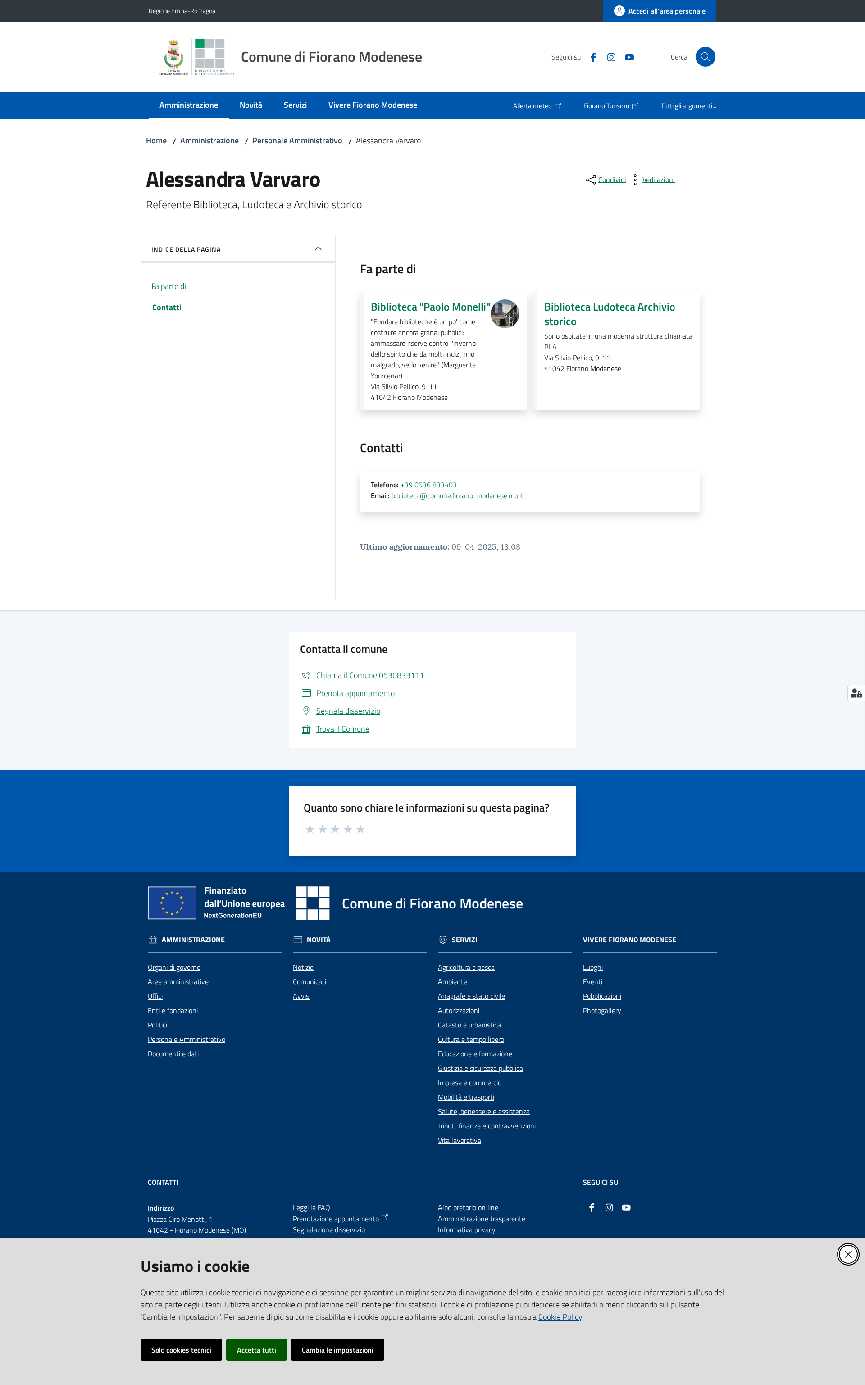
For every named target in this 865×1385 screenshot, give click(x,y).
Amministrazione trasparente (481, 1218)
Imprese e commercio (469, 1082)
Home (156, 140)
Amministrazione (209, 140)
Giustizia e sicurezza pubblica (480, 1068)
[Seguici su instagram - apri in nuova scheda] (608, 56)
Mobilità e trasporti (466, 1096)
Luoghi (593, 967)
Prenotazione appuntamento (336, 1218)
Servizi (465, 940)
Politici (157, 1024)
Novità (319, 940)
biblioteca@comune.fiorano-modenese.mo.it (458, 495)
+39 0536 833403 (429, 484)
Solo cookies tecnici (181, 1349)
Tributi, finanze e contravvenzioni (487, 1125)
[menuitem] (189, 105)
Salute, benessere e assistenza (484, 1111)
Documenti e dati (173, 1053)
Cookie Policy (560, 1317)
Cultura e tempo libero (471, 1039)
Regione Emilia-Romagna (182, 10)
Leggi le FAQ (311, 1207)
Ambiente (452, 981)
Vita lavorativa (459, 1140)
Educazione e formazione (475, 1053)
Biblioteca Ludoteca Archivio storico (609, 313)
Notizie (303, 967)
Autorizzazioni (458, 1010)
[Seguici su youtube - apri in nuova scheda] (626, 56)
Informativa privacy (467, 1229)
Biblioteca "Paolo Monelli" (430, 306)
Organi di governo (174, 967)
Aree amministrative (178, 981)
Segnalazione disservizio (329, 1229)
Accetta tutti (256, 1349)
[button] (705, 57)
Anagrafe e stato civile (471, 996)
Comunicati (309, 981)
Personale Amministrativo (297, 140)
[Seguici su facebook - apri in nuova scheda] (590, 56)
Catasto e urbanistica (469, 1024)
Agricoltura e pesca (466, 967)
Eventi (592, 981)
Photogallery (602, 1010)
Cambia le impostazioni (337, 1349)
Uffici (155, 996)
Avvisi (301, 996)
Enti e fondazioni (173, 1010)
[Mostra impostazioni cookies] (856, 693)
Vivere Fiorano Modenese (629, 940)
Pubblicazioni (602, 996)
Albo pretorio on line (468, 1207)
